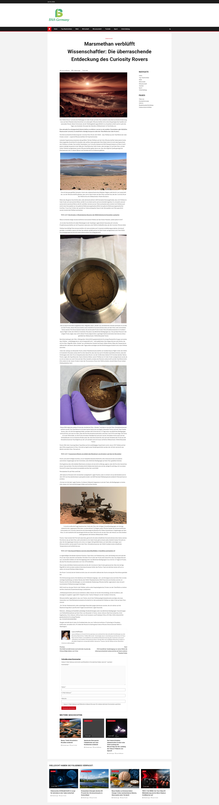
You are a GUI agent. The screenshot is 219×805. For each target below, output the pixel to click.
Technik (107, 29)
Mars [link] (101, 142)
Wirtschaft (85, 29)
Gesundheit (115, 771)
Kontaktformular (144, 101)
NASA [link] (123, 129)
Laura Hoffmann (65, 70)
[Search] (170, 29)
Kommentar (65, 664)
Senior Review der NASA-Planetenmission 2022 (88, 580)
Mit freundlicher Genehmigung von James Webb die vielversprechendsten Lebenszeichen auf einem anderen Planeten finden (111, 650)
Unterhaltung (125, 29)
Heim (55, 29)
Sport (116, 29)
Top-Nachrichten (66, 29)
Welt (77, 29)
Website (63, 698)
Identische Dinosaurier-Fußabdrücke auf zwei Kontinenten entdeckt (91, 742)
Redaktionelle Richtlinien (146, 105)
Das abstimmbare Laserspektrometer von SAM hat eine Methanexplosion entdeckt (92, 477)
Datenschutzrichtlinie (145, 107)
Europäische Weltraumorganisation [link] (111, 206)
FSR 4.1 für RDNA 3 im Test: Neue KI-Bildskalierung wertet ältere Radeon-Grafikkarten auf (154, 793)
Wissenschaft (97, 29)
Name (63, 687)
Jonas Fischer (74, 745)
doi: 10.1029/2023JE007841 (68, 619)
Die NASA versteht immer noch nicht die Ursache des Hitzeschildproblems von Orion (75, 649)
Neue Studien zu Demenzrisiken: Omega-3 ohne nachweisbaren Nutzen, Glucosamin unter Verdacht (124, 793)
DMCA (141, 103)
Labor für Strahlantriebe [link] (80, 622)
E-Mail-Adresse (66, 692)
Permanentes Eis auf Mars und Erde (70, 471)
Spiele (144, 771)
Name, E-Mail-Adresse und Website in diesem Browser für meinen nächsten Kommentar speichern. (92, 704)
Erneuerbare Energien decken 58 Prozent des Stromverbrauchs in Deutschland (91, 793)
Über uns (141, 99)
